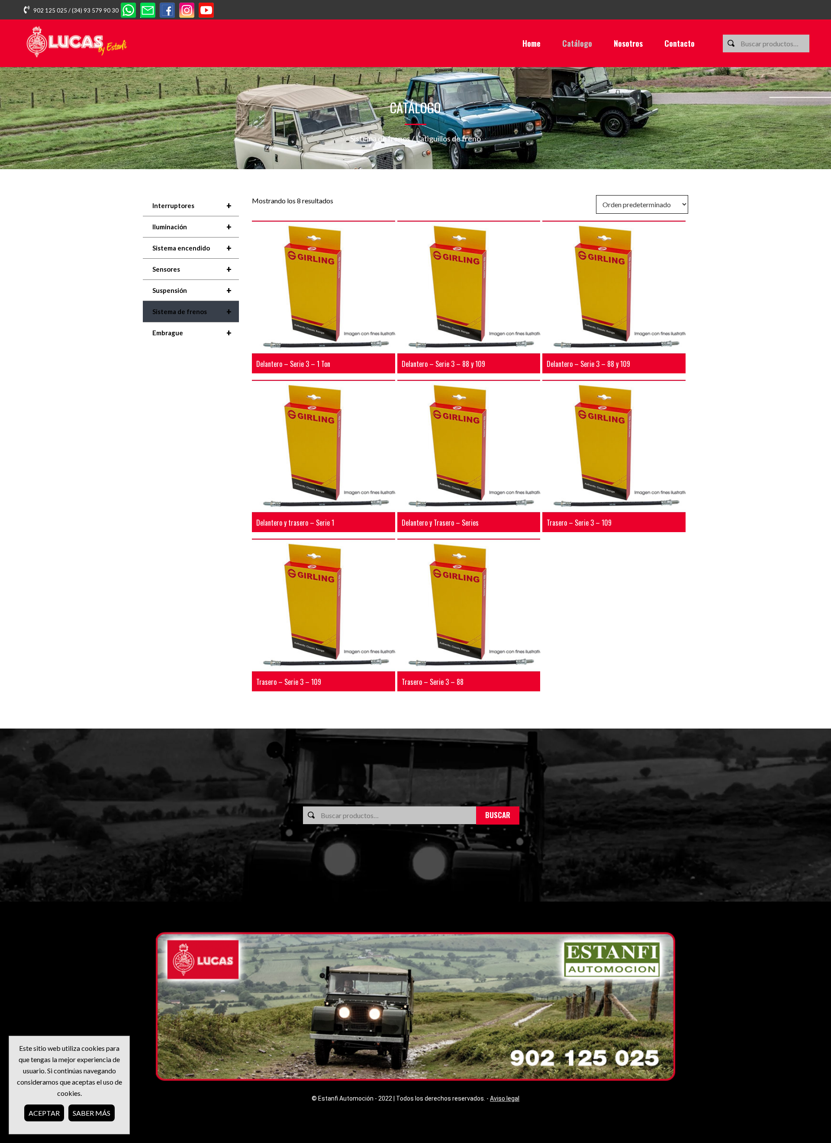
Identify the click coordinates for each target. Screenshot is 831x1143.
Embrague (192, 332)
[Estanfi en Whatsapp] (128, 11)
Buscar (497, 814)
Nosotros (628, 43)
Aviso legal (504, 1098)
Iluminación (192, 227)
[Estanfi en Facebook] (167, 11)
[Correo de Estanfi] (147, 11)
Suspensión (192, 290)
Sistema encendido (192, 248)
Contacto (679, 43)
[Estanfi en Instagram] (186, 11)
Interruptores (192, 205)
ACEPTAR (44, 1113)
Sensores (192, 269)
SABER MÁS (91, 1113)
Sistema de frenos (380, 138)
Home (531, 43)
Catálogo (577, 43)
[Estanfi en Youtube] (206, 11)
